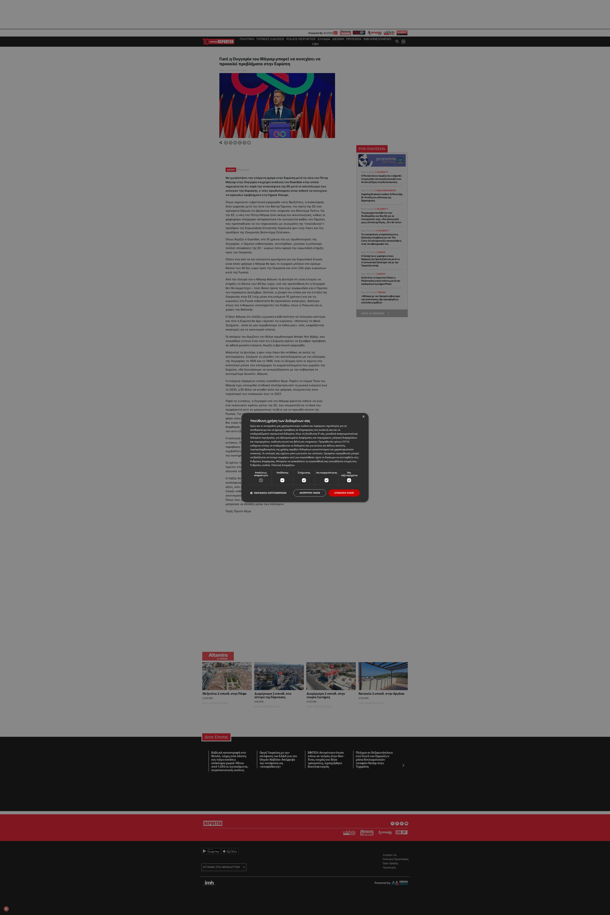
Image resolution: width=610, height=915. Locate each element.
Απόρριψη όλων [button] (310, 492)
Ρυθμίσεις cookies (260, 465)
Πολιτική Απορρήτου (283, 465)
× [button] (363, 416)
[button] (268, 493)
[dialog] (305, 457)
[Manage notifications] (6, 908)
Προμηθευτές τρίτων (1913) (334, 441)
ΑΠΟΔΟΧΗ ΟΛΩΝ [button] (344, 492)
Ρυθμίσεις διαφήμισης (262, 461)
